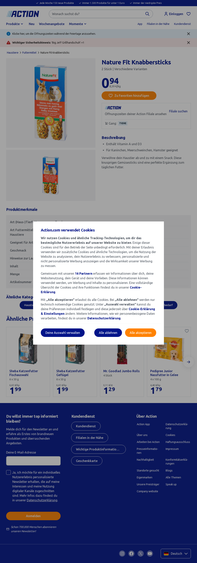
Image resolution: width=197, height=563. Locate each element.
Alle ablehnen (108, 332)
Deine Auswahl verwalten (62, 332)
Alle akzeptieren (141, 332)
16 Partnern (83, 273)
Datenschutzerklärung (104, 318)
